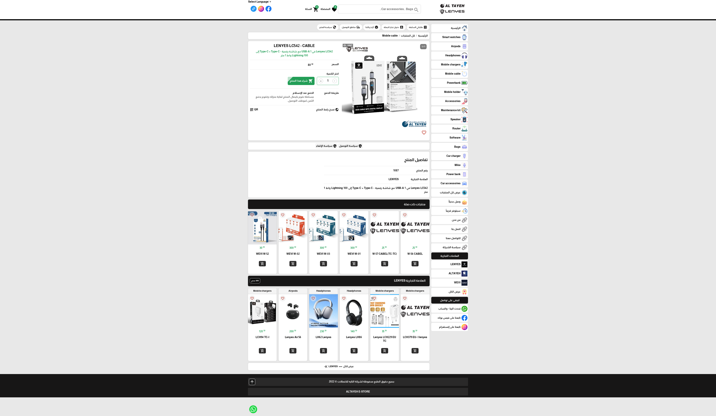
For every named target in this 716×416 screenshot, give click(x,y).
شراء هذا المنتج (301, 81)
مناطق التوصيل (351, 27)
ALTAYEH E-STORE (358, 391)
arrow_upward (252, 382)
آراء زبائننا (371, 27)
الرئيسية (423, 35)
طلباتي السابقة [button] (418, 27)
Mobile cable (390, 35)
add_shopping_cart (415, 264)
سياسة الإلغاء (326, 146)
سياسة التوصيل (350, 146)
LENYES (394, 179)
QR (254, 110)
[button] (328, 9)
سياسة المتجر (327, 27)
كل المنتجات (408, 35)
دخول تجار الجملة (393, 27)
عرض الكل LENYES (339, 366)
